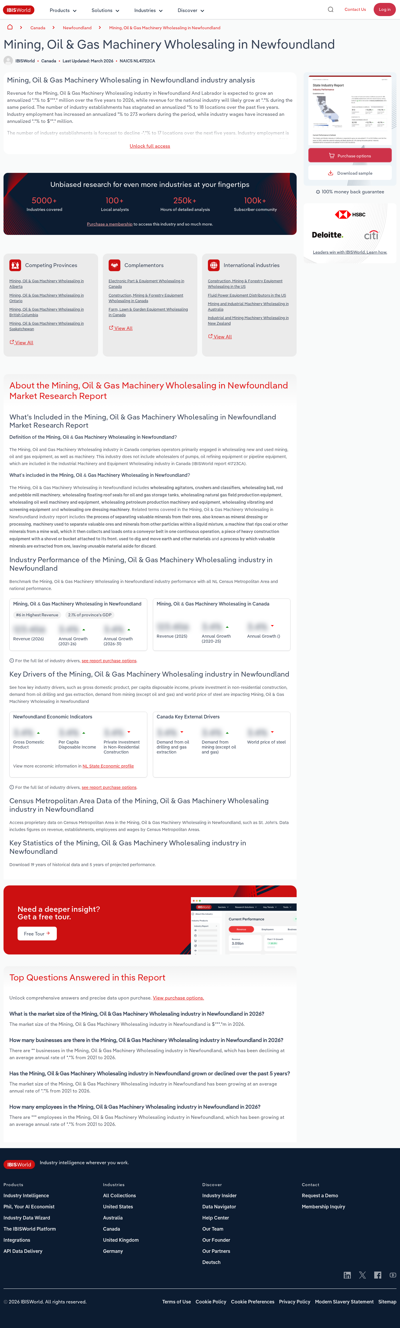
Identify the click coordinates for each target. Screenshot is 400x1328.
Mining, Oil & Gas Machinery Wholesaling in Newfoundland (164, 27)
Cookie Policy (211, 1302)
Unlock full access (150, 146)
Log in (385, 9)
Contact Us (355, 9)
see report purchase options (109, 660)
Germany (113, 1251)
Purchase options (354, 156)
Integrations (17, 1240)
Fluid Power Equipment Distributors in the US (247, 295)
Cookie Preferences (252, 1302)
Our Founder (216, 1240)
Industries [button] (145, 10)
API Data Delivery (23, 1251)
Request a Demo (320, 1196)
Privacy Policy (294, 1302)
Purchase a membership (110, 224)
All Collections (119, 1196)
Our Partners (216, 1251)
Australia (113, 1218)
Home (10, 27)
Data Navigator (219, 1207)
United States (118, 1207)
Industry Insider (219, 1196)
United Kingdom (121, 1240)
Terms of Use (176, 1302)
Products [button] (60, 10)
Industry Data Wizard (27, 1218)
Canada (111, 1229)
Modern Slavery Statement (344, 1302)
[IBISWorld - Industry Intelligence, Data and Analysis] (19, 13)
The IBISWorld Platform (30, 1229)
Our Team (212, 1229)
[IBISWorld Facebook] (377, 1275)
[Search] (330, 9)
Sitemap (387, 1302)
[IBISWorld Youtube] (392, 1275)
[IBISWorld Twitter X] (362, 1275)
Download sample (354, 173)
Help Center (215, 1218)
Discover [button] (187, 10)
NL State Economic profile (108, 766)
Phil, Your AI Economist (29, 1207)
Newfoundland (77, 27)
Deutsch (211, 1262)
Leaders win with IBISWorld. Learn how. (350, 252)
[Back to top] (387, 1315)
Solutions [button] (102, 10)
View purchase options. (178, 998)
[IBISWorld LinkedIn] (347, 1275)
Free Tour (35, 934)
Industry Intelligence (26, 1196)
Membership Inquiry (323, 1207)
